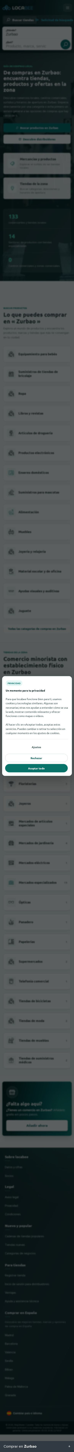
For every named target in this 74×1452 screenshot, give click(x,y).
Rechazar (36, 758)
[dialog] (37, 726)
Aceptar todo (36, 768)
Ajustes (36, 747)
